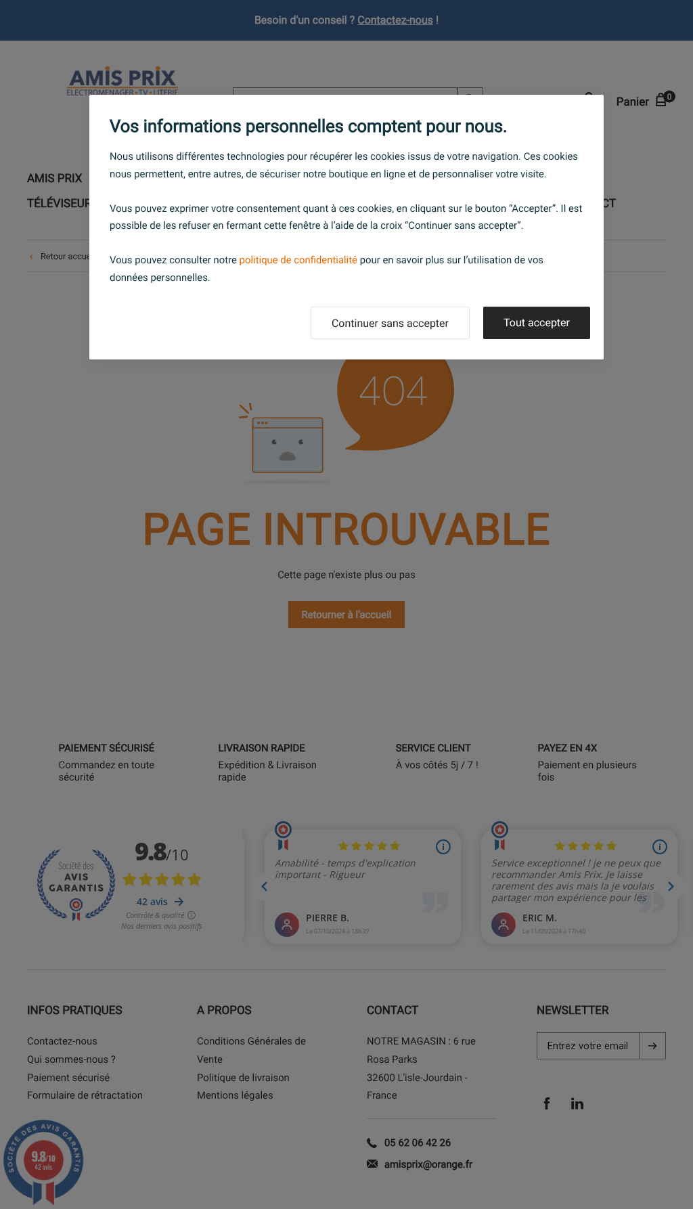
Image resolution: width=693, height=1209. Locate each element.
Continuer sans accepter (390, 323)
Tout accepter (537, 322)
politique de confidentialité (298, 260)
